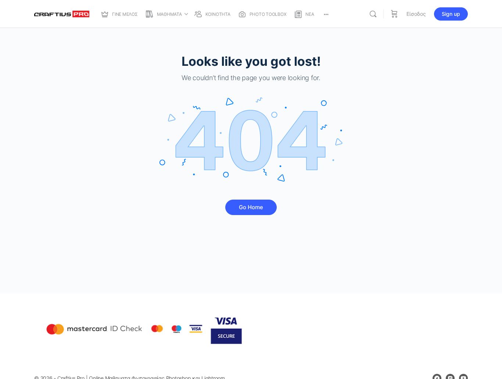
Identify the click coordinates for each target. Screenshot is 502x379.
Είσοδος (416, 14)
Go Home (251, 207)
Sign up (451, 14)
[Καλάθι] (394, 14)
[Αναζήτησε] (373, 14)
